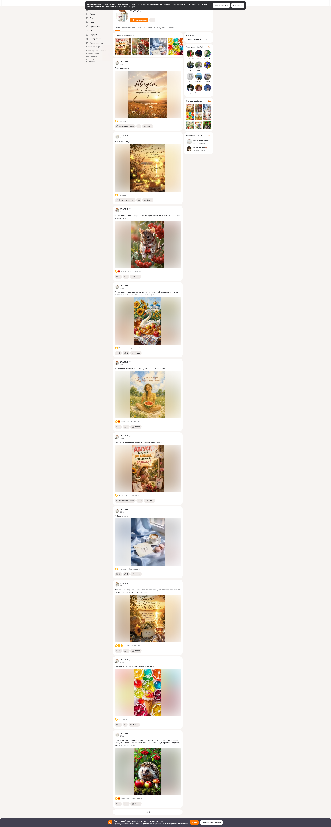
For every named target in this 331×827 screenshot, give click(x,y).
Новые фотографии (123, 35)
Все (209, 47)
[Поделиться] (138, 126)
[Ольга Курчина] (190, 76)
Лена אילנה (208, 59)
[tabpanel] (148, 433)
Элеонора (199, 93)
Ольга (190, 82)
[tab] (117, 27)
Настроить (237, 5)
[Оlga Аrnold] (198, 65)
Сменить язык (91, 47)
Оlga (199, 70)
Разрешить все (221, 5)
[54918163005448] (117, 63)
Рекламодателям (92, 51)
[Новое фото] (123, 46)
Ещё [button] (95, 54)
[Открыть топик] (147, 68)
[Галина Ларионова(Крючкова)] (190, 65)
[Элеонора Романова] (198, 87)
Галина (190, 70)
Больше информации (125, 6)
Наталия (199, 59)
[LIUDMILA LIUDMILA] (198, 76)
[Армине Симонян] (207, 76)
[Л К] (207, 65)
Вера (190, 93)
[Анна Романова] (207, 87)
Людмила (190, 59)
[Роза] (119, 271)
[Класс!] (116, 121)
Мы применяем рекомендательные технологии (98, 59)
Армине (207, 82)
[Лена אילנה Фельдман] (207, 53)
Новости (89, 54)
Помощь (103, 51)
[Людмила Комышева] (190, 53)
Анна (207, 93)
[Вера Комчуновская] (190, 87)
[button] (139, 20)
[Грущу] (119, 645)
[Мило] (119, 421)
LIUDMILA (198, 82)
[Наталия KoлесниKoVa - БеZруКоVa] (198, 53)
